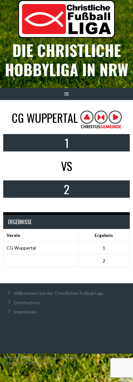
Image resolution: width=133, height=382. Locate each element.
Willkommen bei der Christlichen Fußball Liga (58, 293)
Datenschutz (27, 302)
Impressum (25, 311)
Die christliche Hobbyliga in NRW (66, 60)
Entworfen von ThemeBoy (28, 363)
